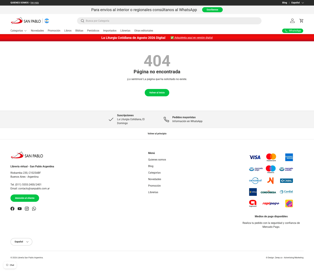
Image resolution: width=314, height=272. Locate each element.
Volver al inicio (157, 92)
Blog (284, 2)
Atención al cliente (25, 198)
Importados (109, 30)
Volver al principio (157, 133)
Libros (67, 30)
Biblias (79, 30)
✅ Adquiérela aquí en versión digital (192, 37)
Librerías (125, 30)
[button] (301, 20)
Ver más (34, 2)
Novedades (37, 30)
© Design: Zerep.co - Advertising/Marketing (285, 257)
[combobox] (169, 20)
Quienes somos (157, 159)
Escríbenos (212, 9)
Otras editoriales (143, 30)
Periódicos (93, 30)
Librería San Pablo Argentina (30, 257)
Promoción (54, 30)
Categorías (16, 30)
